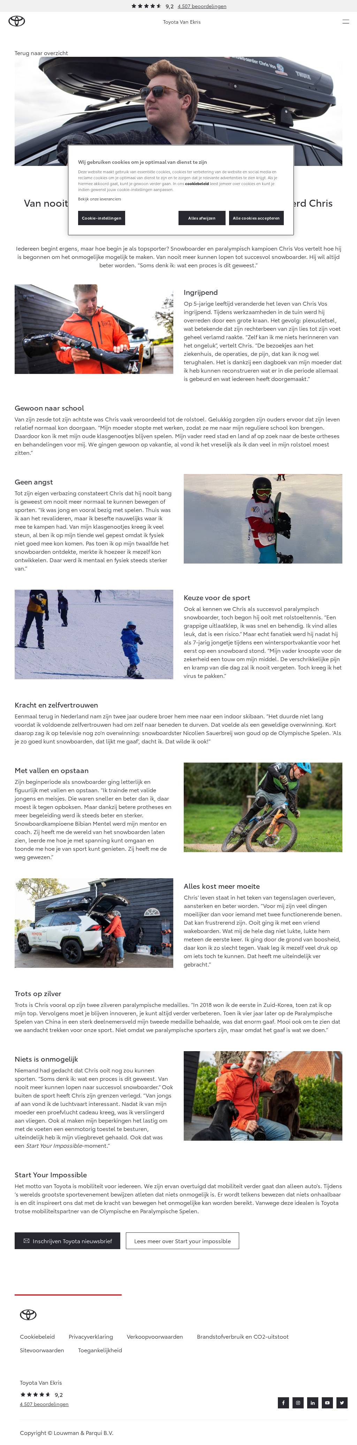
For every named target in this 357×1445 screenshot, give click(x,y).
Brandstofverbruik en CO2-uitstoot (243, 1336)
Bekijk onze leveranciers (99, 198)
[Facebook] (283, 1402)
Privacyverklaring (91, 1336)
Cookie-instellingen (102, 218)
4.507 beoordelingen (202, 5)
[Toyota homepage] (16, 21)
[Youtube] (327, 1402)
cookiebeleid (197, 183)
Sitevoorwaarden (42, 1350)
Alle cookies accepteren (256, 218)
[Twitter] (342, 1402)
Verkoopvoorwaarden (155, 1336)
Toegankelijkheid (100, 1350)
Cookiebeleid (37, 1336)
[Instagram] (298, 1402)
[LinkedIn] (312, 1402)
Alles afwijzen (201, 218)
